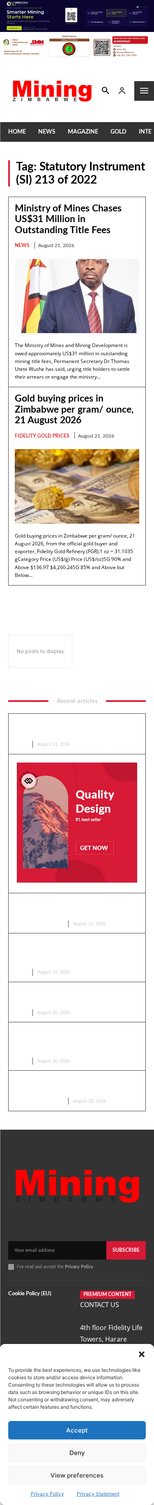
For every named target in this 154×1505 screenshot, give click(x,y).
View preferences (77, 1475)
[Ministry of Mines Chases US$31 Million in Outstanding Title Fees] (77, 296)
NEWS (22, 245)
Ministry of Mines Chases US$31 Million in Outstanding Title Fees (68, 219)
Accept (77, 1430)
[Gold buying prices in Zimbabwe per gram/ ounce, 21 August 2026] (77, 486)
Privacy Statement (98, 1494)
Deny (77, 1453)
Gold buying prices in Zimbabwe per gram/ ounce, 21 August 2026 (74, 409)
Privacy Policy (47, 1494)
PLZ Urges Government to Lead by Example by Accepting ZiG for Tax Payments (65, 952)
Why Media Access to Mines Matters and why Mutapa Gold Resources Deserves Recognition (75, 1041)
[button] (142, 1354)
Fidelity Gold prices (42, 436)
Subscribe (126, 1250)
